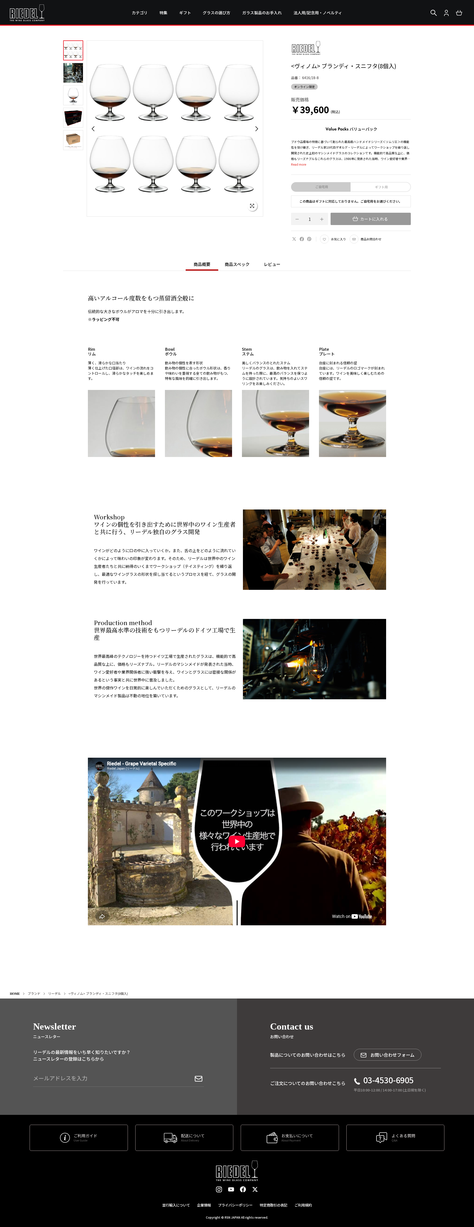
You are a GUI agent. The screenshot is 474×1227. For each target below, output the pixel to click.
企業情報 (204, 1205)
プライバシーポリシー (235, 1205)
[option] (175, 128)
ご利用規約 (303, 1205)
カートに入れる (373, 219)
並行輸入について (176, 1205)
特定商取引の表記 (273, 1205)
